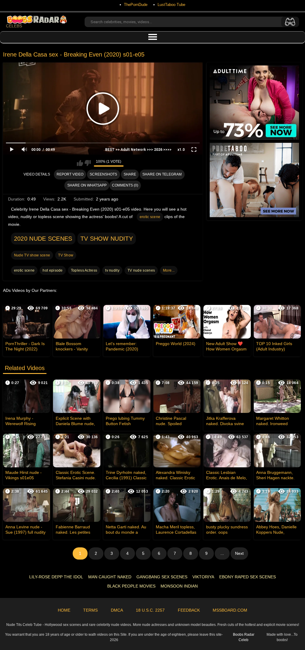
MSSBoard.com (230, 610)
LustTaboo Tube (171, 4)
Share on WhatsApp (87, 185)
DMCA (117, 610)
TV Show (65, 255)
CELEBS (14, 26)
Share (130, 174)
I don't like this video (88, 163)
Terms (90, 610)
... (222, 553)
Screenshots (103, 174)
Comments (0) (125, 185)
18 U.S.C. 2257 (150, 610)
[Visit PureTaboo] (254, 180)
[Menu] (152, 37)
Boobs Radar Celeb (243, 637)
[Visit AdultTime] (254, 102)
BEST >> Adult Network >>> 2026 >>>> (138, 150)
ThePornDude (135, 4)
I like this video (80, 163)
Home (64, 610)
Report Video (70, 174)
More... (169, 270)
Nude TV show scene (32, 255)
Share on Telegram (162, 174)
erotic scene (150, 217)
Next (239, 553)
